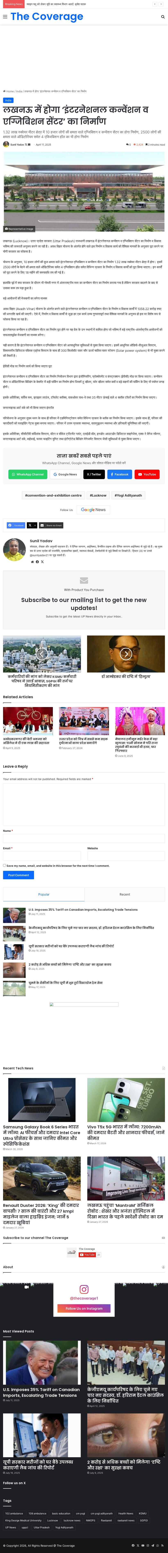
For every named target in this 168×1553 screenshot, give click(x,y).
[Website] (32, 561)
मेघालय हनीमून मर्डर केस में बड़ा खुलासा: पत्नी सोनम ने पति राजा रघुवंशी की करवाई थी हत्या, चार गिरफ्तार (136, 745)
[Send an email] (29, 144)
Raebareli (106, 1520)
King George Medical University (23, 1520)
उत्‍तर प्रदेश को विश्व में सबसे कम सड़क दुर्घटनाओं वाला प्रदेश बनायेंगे (83, 741)
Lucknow (99, 495)
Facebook (121, 474)
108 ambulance (37, 1513)
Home (10, 91)
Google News (67, 474)
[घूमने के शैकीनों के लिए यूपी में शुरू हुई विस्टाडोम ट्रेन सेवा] (14, 988)
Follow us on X (14, 1483)
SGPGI (144, 1520)
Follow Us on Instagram (84, 1308)
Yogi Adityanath (129, 495)
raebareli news (126, 1520)
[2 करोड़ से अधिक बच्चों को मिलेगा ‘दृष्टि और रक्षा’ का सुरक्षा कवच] (14, 970)
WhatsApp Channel (30, 474)
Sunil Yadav (17, 144)
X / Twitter (94, 474)
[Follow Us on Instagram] (84, 1291)
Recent (125, 894)
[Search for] (163, 18)
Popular (44, 894)
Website (92, 848)
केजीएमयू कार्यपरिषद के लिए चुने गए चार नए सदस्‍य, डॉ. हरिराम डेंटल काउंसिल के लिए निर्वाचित (91, 928)
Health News (125, 1513)
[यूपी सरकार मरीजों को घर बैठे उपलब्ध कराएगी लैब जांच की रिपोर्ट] (14, 952)
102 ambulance (14, 1513)
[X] (42, 561)
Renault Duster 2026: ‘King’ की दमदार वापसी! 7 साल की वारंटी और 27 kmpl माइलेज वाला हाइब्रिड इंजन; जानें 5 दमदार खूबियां (41, 1214)
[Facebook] (37, 561)
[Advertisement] (84, 55)
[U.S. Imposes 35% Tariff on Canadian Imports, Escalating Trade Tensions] (14, 915)
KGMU (142, 1513)
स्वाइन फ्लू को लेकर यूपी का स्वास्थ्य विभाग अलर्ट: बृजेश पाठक (56, 4)
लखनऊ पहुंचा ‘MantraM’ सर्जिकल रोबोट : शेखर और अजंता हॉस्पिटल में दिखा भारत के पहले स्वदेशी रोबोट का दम (125, 1211)
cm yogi (80, 1513)
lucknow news (72, 1520)
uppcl (25, 1527)
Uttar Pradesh (42, 1527)
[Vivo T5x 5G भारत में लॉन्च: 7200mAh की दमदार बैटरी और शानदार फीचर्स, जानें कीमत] (126, 1100)
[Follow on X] (26, 144)
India (19, 91)
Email (7, 848)
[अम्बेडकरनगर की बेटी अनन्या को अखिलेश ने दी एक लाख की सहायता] (28, 721)
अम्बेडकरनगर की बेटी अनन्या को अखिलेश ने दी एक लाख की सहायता (26, 741)
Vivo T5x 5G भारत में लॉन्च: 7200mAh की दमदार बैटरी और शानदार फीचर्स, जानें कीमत (126, 1132)
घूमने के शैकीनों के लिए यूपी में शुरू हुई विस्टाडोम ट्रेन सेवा (66, 983)
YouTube (150, 474)
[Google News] (93, 509)
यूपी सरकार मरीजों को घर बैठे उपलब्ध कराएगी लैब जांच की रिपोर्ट (71, 946)
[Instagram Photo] (138, 1298)
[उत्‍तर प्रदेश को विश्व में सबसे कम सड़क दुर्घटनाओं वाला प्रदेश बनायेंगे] (84, 721)
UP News (10, 1527)
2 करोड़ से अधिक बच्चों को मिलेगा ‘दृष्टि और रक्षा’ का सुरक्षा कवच (70, 965)
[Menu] (5, 18)
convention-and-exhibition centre (54, 495)
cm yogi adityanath (102, 1513)
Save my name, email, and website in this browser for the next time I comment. (58, 865)
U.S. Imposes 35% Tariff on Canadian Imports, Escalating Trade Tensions (83, 910)
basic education (61, 1513)
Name (8, 830)
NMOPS (90, 1520)
